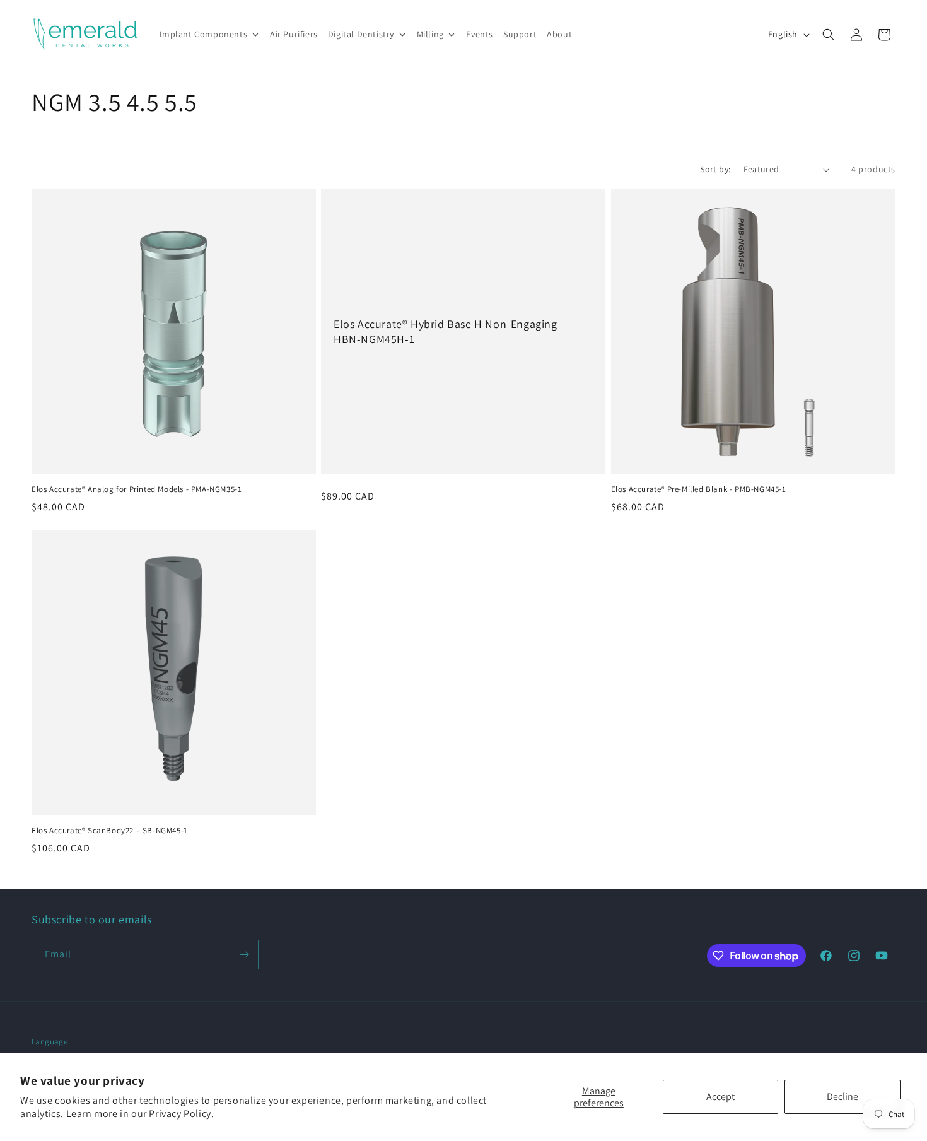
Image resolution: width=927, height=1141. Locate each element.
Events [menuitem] (479, 34)
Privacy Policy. (181, 1113)
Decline (842, 1096)
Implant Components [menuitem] (204, 34)
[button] (828, 35)
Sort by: (715, 169)
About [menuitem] (559, 34)
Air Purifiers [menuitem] (294, 34)
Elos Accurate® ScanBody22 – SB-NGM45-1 (110, 831)
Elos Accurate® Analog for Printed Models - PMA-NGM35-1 (137, 489)
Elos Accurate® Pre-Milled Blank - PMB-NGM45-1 (698, 489)
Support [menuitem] (520, 34)
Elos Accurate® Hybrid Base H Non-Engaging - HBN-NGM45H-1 (449, 331)
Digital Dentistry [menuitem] (361, 34)
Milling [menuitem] (430, 34)
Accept (720, 1096)
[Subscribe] (244, 954)
